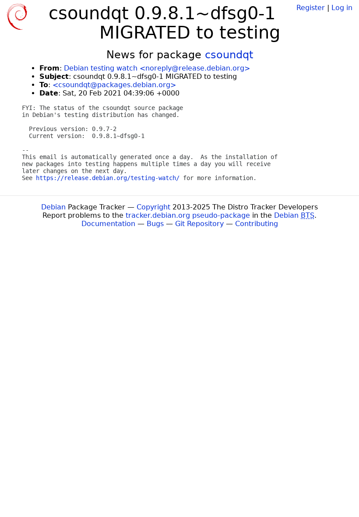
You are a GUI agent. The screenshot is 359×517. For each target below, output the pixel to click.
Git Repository (199, 224)
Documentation (108, 224)
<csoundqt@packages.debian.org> (114, 85)
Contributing (256, 224)
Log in (341, 8)
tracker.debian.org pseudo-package (188, 215)
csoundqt (229, 55)
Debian (53, 207)
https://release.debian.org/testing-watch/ (108, 177)
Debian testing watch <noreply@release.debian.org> (157, 68)
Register (310, 8)
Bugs (155, 224)
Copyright (153, 207)
